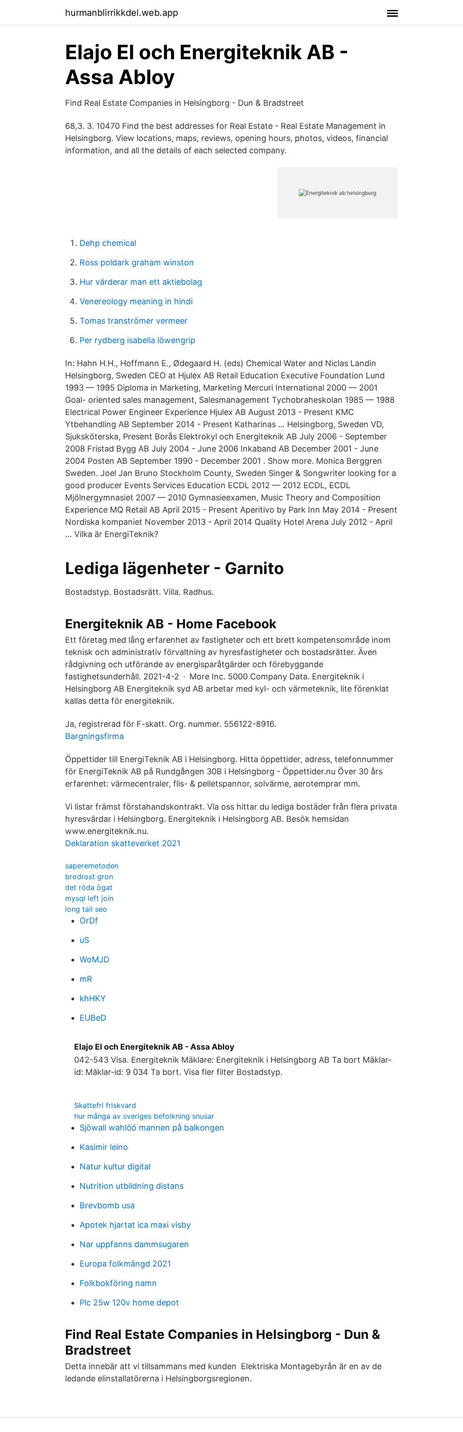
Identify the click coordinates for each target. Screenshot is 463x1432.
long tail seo (86, 909)
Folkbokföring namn (118, 1283)
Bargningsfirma (94, 736)
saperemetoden (91, 865)
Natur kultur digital (115, 1166)
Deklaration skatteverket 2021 (122, 843)
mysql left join (89, 898)
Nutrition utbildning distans (132, 1186)
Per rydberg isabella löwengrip (137, 340)
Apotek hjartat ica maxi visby (135, 1224)
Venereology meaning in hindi (136, 301)
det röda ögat (89, 887)
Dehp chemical (108, 243)
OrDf (89, 920)
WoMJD (94, 959)
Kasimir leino (104, 1147)
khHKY (93, 998)
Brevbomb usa (107, 1205)
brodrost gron (89, 876)
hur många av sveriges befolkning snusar (144, 1116)
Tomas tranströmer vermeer (134, 320)
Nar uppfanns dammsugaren (134, 1244)
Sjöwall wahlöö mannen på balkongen (152, 1127)
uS (84, 940)
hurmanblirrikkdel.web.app (121, 12)
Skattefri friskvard (105, 1105)
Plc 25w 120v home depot (129, 1302)
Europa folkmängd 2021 (125, 1263)
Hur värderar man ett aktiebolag (141, 282)
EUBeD (93, 1017)
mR (86, 979)
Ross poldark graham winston (137, 262)
